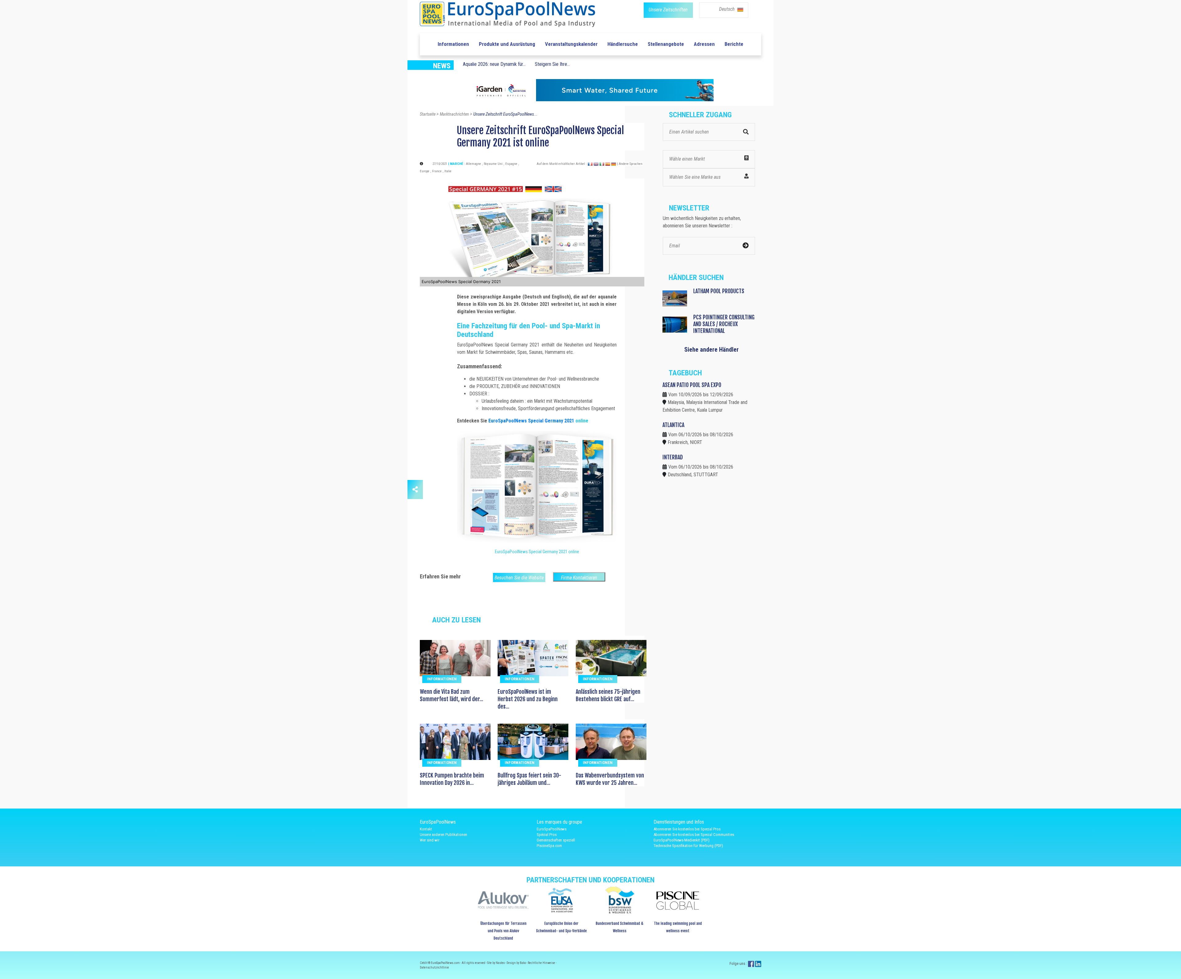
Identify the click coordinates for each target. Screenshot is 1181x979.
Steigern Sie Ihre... (552, 64)
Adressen (704, 44)
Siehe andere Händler (711, 349)
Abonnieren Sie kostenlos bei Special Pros (687, 829)
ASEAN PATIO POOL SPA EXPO (691, 385)
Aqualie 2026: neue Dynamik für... (494, 64)
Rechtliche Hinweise (542, 963)
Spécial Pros (547, 834)
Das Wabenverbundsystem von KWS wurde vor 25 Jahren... (610, 779)
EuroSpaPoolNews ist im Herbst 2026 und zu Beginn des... (528, 699)
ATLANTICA (673, 425)
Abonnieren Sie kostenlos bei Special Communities (694, 834)
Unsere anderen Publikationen (443, 834)
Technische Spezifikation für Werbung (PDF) (688, 845)
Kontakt (426, 829)
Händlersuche (622, 44)
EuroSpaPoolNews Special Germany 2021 (531, 421)
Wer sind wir (429, 840)
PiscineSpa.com (549, 845)
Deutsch (727, 9)
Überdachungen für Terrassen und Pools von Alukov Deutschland (503, 931)
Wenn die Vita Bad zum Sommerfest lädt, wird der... (451, 695)
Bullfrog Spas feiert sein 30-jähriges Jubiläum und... (529, 779)
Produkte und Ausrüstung (507, 44)
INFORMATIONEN (442, 679)
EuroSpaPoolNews (552, 829)
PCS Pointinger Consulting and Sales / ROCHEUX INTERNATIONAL (723, 324)
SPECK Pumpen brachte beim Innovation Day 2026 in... (452, 779)
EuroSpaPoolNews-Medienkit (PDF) (682, 840)
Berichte (734, 44)
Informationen (453, 44)
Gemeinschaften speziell (556, 840)
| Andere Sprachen (629, 164)
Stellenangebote (666, 44)
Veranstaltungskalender (571, 44)
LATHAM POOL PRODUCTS (718, 291)
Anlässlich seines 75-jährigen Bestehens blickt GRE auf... (608, 695)
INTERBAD (672, 457)
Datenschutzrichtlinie (434, 967)
